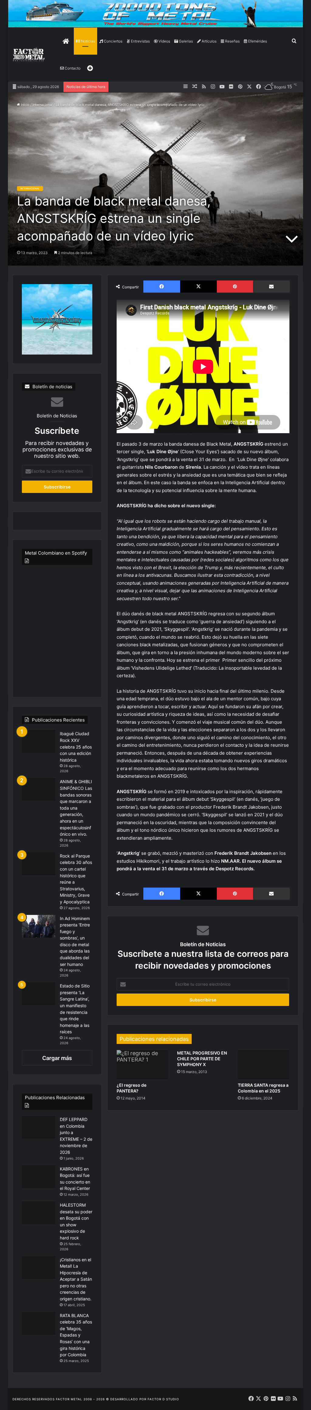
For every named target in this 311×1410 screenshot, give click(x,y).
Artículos (209, 41)
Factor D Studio (163, 1399)
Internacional (42, 105)
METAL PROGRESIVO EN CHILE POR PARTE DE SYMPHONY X (202, 1058)
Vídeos (164, 41)
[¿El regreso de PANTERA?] (142, 1064)
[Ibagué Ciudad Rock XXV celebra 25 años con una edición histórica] (38, 741)
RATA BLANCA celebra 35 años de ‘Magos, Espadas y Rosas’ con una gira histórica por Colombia (76, 1335)
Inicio (24, 105)
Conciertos (112, 41)
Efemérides (257, 41)
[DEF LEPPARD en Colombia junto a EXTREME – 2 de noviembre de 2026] (38, 1127)
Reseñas (232, 41)
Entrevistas (140, 41)
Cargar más (57, 1058)
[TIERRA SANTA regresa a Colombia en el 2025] (263, 1064)
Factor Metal (69, 1399)
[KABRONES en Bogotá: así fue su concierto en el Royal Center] (38, 1176)
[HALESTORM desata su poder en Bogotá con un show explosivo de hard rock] (38, 1212)
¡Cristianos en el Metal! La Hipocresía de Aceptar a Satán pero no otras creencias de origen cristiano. (76, 1279)
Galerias (185, 41)
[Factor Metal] (28, 54)
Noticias (87, 41)
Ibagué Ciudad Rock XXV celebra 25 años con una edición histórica (76, 746)
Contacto (72, 68)
